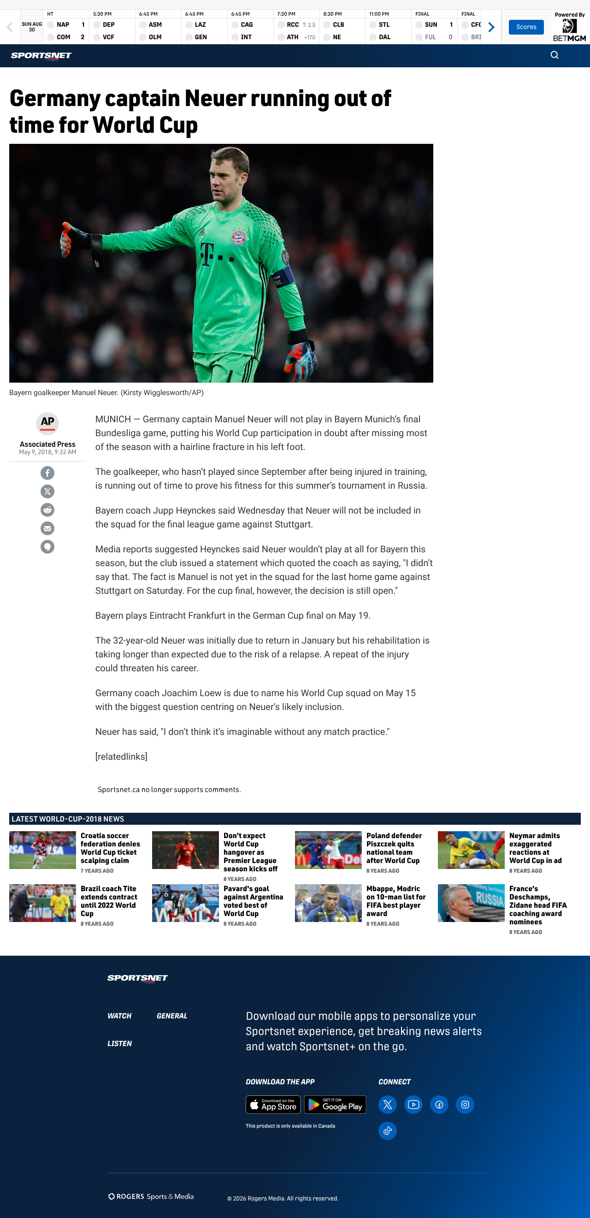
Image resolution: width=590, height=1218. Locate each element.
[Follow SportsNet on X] (387, 1104)
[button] (554, 56)
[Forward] (491, 27)
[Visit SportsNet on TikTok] (387, 1130)
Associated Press (48, 444)
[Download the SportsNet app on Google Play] (335, 1104)
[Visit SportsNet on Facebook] (439, 1104)
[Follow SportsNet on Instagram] (465, 1104)
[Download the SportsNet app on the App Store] (273, 1104)
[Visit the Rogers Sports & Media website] (151, 1196)
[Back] (10, 27)
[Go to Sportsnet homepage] (41, 57)
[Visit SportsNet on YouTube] (413, 1104)
